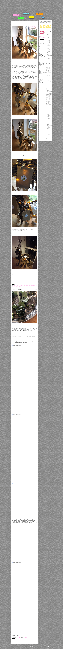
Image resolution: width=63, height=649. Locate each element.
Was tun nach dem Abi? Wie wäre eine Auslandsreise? (49, 44)
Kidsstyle (47, 89)
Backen (47, 69)
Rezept (48, 100)
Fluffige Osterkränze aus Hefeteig (48, 48)
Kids (46, 87)
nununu (47, 97)
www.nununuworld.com (49, 105)
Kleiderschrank (49, 94)
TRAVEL (32, 17)
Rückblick (47, 101)
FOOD (20, 18)
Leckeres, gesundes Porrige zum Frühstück (48, 50)
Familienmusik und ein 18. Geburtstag (49, 58)
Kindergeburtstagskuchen (50, 92)
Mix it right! (48, 35)
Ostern (47, 98)
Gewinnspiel (49, 83)
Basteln (47, 70)
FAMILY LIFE (39, 13)
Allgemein (25, 283)
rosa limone (18, 283)
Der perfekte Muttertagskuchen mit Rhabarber (49, 42)
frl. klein (48, 117)
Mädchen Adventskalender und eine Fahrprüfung (49, 53)
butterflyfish (48, 114)
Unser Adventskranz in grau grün (17, 289)
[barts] (40, 48)
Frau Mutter (48, 115)
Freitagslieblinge (48, 81)
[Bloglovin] (47, 138)
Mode (46, 96)
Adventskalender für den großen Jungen (49, 56)
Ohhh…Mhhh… (49, 128)
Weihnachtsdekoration (19, 640)
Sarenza (49, 101)
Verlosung (47, 103)
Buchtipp (47, 73)
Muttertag (49, 96)
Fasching (47, 78)
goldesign (48, 118)
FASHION (16, 14)
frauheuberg (49, 116)
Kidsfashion (48, 88)
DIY (43, 17)
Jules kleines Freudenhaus (49, 122)
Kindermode (49, 93)
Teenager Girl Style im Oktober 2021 (49, 37)
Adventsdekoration (16, 285)
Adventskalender (22, 285)
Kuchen (47, 95)
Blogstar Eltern (49, 113)
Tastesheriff (48, 132)
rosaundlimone (17, 3)
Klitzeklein (48, 124)
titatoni (48, 133)
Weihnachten (21, 286)
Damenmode (48, 74)
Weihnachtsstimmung (27, 640)
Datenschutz (53, 647)
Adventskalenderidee (28, 285)
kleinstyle (48, 123)
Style (50, 102)
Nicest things (49, 127)
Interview (48, 85)
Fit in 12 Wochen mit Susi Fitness (48, 40)
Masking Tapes (49, 95)
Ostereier (49, 97)
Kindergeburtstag (50, 91)
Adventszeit (34, 285)
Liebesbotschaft (49, 125)
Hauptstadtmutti (49, 119)
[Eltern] (42, 34)
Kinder (47, 90)
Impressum (12, 646)
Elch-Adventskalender (15, 286)
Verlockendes (49, 134)
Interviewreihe (48, 86)
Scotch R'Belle (48, 102)
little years (48, 126)
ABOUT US (26, 13)
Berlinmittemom (48, 72)
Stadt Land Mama (48, 131)
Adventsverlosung (48, 68)
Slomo (48, 129)
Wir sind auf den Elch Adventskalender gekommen (20, 24)
